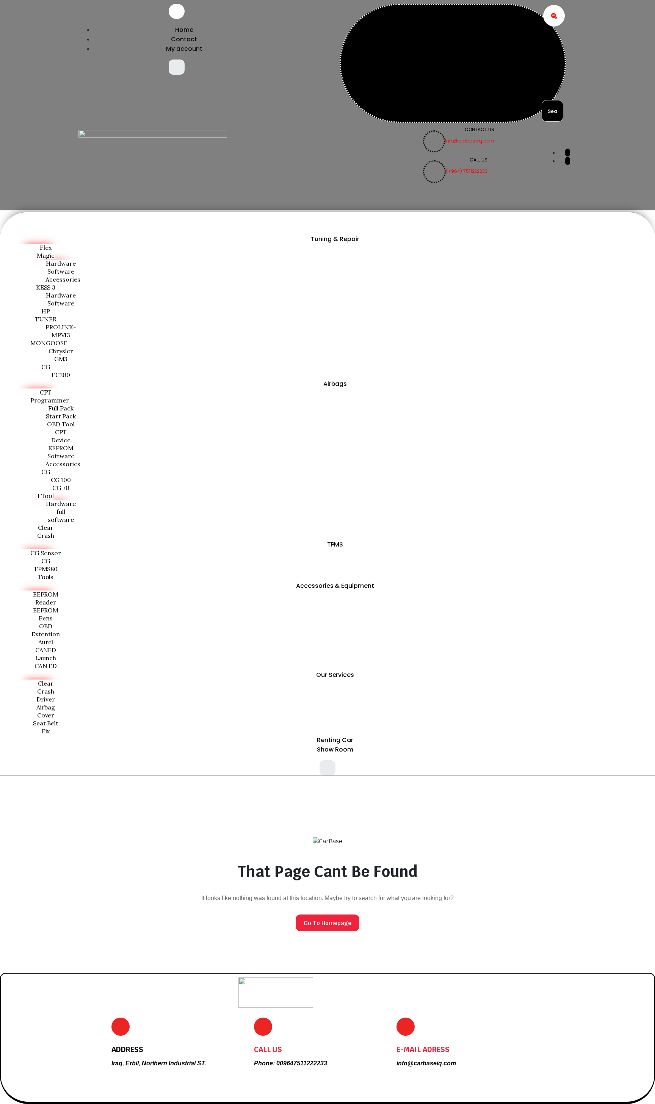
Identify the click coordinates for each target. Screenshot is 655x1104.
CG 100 (61, 480)
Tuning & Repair (335, 239)
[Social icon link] (567, 153)
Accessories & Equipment (335, 585)
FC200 (61, 375)
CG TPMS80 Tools (46, 569)
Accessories (62, 279)
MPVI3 (61, 335)
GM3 (61, 359)
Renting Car (335, 740)
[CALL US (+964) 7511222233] (455, 181)
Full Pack (61, 408)
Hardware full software (61, 511)
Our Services (335, 674)
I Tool (46, 496)
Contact (184, 39)
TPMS (335, 544)
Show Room (335, 749)
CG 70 (60, 488)
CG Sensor (45, 553)
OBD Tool (61, 424)
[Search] (554, 16)
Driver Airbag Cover (45, 707)
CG (45, 367)
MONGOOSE (48, 343)
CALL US (268, 1049)
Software (60, 271)
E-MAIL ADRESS (423, 1049)
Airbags (335, 383)
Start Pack (61, 416)
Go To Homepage (327, 923)
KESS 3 (46, 287)
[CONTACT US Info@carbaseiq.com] (458, 150)
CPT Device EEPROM (61, 440)
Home (184, 29)
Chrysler (61, 351)
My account (184, 48)
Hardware (61, 263)
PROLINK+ (61, 327)
